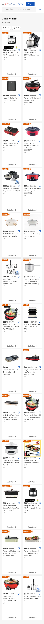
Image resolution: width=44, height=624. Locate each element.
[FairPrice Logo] (10, 3)
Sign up (20, 4)
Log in (30, 4)
